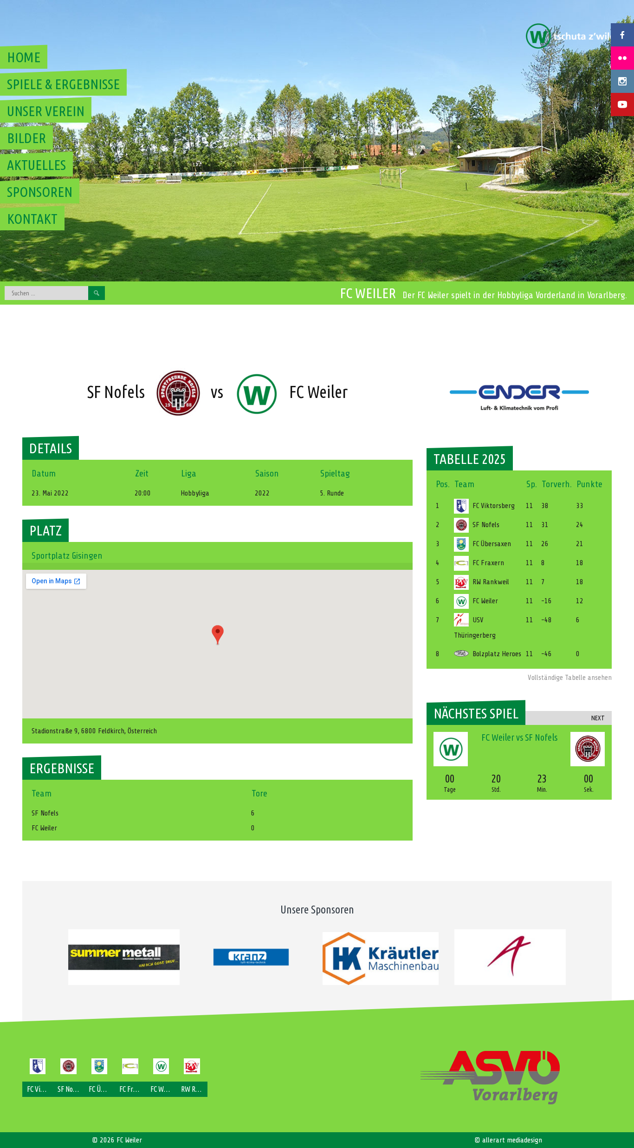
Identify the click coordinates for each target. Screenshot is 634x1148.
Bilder (26, 138)
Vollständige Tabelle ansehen (570, 677)
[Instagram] (622, 81)
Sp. (531, 484)
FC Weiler (368, 293)
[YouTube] (622, 104)
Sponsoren (39, 192)
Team (464, 484)
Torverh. (557, 484)
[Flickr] (622, 58)
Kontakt (32, 219)
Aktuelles (36, 165)
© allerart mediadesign (508, 1140)
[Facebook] (622, 34)
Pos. (443, 484)
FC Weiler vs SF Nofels (519, 737)
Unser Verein (45, 111)
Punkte (589, 484)
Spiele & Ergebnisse (63, 84)
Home (23, 57)
